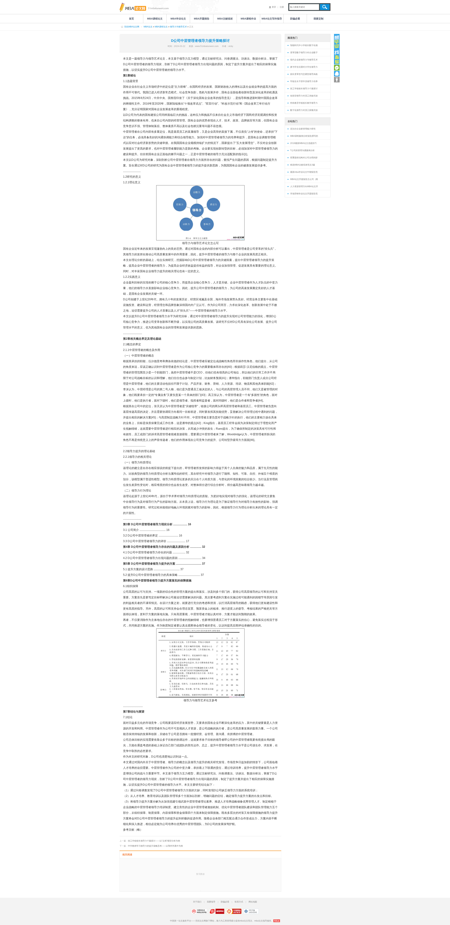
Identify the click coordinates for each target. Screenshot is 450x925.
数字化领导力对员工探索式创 (304, 110)
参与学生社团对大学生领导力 (304, 67)
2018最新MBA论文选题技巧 (303, 143)
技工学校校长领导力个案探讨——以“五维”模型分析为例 (154, 841)
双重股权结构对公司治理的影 (304, 157)
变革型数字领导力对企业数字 (304, 52)
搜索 (325, 7)
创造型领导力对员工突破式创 (304, 96)
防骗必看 (225, 902)
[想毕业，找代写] (337, 49)
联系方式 (239, 902)
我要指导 (211, 902)
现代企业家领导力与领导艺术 (304, 60)
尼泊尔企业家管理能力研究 (303, 129)
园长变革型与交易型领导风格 (304, 74)
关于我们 (197, 902)
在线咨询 (337, 67)
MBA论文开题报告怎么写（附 (304, 179)
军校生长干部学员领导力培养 (304, 81)
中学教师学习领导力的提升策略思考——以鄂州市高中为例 (155, 846)
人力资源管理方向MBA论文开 (304, 186)
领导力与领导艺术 (178, 26)
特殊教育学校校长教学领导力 (304, 103)
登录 (274, 7)
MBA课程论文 (161, 26)
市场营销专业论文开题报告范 (304, 193)
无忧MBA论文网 (131, 26)
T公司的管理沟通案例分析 (302, 150)
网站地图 (253, 902)
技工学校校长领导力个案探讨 (304, 88)
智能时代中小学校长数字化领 (304, 45)
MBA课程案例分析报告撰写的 (304, 136)
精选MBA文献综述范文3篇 (302, 165)
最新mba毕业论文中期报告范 (304, 172)
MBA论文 (148, 26)
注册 (282, 7)
